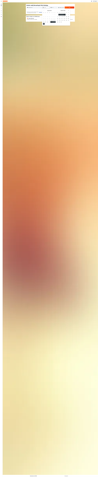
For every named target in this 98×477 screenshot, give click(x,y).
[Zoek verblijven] (1, 5)
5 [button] (47, 16)
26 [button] (66, 20)
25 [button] (64, 20)
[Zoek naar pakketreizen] (1, 8)
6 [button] (49, 16)
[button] (1, 1)
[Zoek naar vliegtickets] (1, 3)
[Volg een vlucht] (1, 12)
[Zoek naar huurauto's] (1, 6)
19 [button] (47, 20)
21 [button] (57, 20)
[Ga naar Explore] (1, 10)
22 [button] (59, 20)
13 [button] (49, 18)
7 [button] (57, 16)
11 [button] (45, 18)
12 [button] (47, 18)
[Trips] (1, 14)
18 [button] (45, 20)
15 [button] (59, 18)
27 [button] (68, 20)
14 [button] (57, 18)
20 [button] (49, 20)
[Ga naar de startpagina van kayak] (5, 1)
